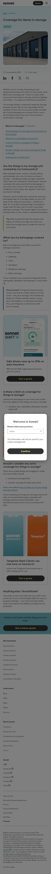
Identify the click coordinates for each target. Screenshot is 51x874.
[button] (25, 431)
